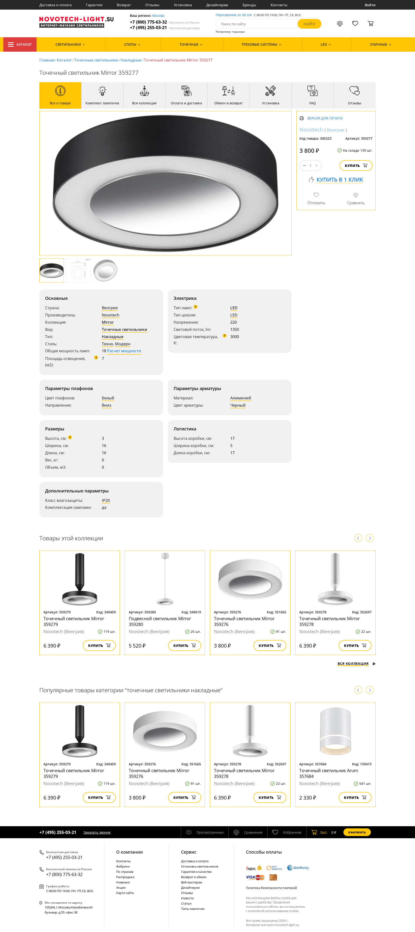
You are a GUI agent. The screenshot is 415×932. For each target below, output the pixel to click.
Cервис (188, 852)
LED (234, 307)
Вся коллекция (353, 663)
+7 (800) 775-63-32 (165, 22)
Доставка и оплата (55, 4)
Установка (183, 4)
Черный (238, 405)
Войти (370, 5)
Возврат (124, 4)
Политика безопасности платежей (271, 888)
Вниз (106, 405)
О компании (129, 852)
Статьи (186, 903)
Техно (107, 343)
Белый (108, 398)
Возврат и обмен (193, 877)
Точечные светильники (96, 60)
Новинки (123, 882)
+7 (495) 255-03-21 (165, 27)
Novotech (110, 315)
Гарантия (94, 4)
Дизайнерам (217, 4)
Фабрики (123, 866)
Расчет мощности (124, 350)
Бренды (249, 4)
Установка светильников (199, 866)
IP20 (106, 500)
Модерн (122, 343)
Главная (47, 60)
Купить (352, 165)
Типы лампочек (193, 909)
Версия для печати (325, 118)
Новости (187, 898)
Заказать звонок (97, 832)
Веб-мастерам (191, 882)
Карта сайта (125, 893)
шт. (324, 832)
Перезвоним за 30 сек (234, 15)
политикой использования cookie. (273, 911)
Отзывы (152, 4)
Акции (121, 887)
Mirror (108, 322)
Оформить (357, 832)
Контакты (279, 4)
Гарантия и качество (196, 871)
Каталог (24, 44)
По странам (125, 871)
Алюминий (240, 398)
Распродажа (125, 877)
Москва (158, 16)
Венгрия (110, 307)
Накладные (131, 60)
